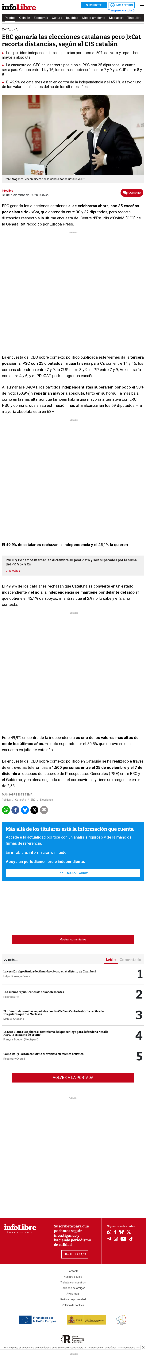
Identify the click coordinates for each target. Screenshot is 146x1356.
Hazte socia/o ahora (73, 873)
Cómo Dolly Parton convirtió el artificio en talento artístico (43, 1054)
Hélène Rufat (11, 996)
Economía (41, 18)
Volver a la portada (73, 1077)
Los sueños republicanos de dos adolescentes (33, 992)
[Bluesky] (121, 1232)
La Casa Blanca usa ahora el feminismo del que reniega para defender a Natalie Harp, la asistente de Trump (55, 1033)
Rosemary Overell (14, 1058)
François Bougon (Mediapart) (20, 1039)
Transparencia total (120, 10)
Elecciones (46, 799)
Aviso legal (73, 1293)
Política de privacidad (73, 1299)
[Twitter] (128, 1232)
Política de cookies (73, 1305)
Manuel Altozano (13, 1018)
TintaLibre (134, 18)
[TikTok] (131, 1239)
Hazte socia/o (75, 1254)
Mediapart (116, 18)
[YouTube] (123, 1239)
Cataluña (20, 799)
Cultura (57, 18)
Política (10, 18)
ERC (33, 799)
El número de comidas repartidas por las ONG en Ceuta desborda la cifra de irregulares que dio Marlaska (53, 1013)
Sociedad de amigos (73, 1288)
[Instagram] (116, 1239)
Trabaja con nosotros (73, 1282)
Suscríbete (94, 5)
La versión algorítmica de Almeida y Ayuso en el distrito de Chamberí (49, 971)
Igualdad (72, 18)
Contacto (73, 1271)
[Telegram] (109, 1239)
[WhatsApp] (109, 1232)
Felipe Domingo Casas (16, 976)
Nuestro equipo (73, 1276)
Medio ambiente (93, 18)
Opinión (24, 18)
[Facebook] (115, 1232)
